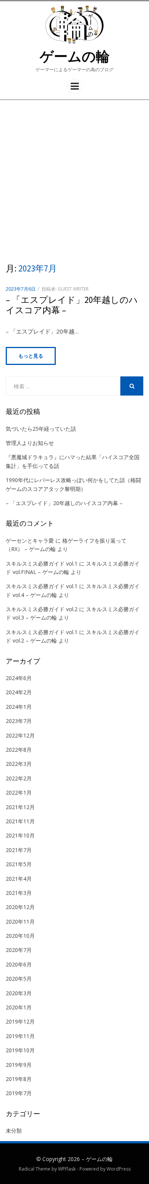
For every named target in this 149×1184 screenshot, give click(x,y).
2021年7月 (19, 850)
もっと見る (30, 355)
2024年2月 (19, 692)
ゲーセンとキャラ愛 (30, 540)
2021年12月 (20, 807)
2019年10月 (20, 1050)
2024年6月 (19, 678)
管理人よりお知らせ (30, 442)
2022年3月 (19, 763)
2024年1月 (19, 706)
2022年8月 (19, 749)
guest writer (73, 289)
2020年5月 (19, 978)
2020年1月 (19, 1007)
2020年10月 (20, 935)
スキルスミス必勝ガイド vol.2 (42, 609)
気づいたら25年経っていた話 (41, 428)
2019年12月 (20, 1021)
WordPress (119, 1169)
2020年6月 (19, 964)
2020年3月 (19, 993)
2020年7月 (19, 949)
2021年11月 (20, 821)
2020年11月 (20, 921)
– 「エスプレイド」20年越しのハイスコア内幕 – (72, 305)
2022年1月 (19, 792)
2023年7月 (19, 720)
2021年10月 (20, 835)
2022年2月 (19, 778)
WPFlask (67, 1169)
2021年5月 (19, 864)
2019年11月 (20, 1036)
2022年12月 (20, 735)
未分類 (14, 1130)
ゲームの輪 (75, 56)
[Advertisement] (74, 178)
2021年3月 (19, 892)
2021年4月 (19, 878)
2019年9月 (19, 1064)
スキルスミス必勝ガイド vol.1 (42, 563)
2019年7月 (19, 1093)
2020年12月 (20, 907)
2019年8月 (19, 1079)
